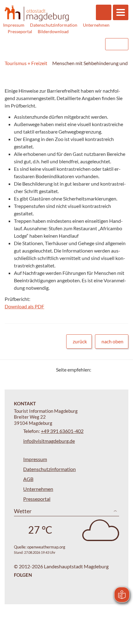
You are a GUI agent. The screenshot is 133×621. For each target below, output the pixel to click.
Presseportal (20, 31)
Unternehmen (96, 25)
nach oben (112, 341)
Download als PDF (24, 306)
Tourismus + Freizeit (26, 63)
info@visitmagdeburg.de (49, 441)
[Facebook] (106, 369)
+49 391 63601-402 (62, 431)
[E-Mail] (113, 369)
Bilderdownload (53, 31)
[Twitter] (98, 369)
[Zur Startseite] (37, 13)
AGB (28, 479)
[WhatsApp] (121, 369)
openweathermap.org (46, 546)
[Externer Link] (61, 44)
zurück (80, 341)
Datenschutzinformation (53, 25)
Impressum (13, 25)
